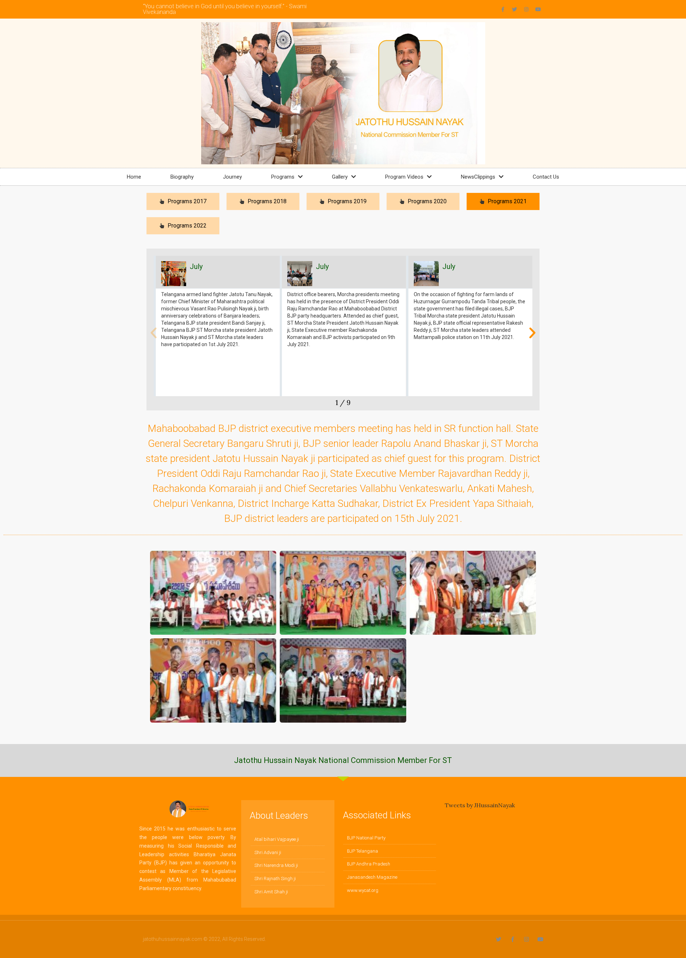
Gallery (340, 177)
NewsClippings (478, 177)
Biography (182, 177)
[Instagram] (526, 9)
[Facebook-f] (503, 9)
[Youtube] (538, 9)
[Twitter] (514, 9)
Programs (282, 177)
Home (134, 177)
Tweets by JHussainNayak (480, 805)
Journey (232, 177)
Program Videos (404, 177)
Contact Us (546, 177)
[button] (153, 333)
